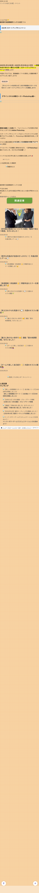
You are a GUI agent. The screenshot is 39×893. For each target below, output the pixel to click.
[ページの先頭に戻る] (3, 883)
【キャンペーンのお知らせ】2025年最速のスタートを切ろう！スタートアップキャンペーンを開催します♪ (19, 86)
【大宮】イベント (14, 3)
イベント (7, 159)
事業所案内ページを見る (8, 196)
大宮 (7, 3)
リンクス (3, 3)
